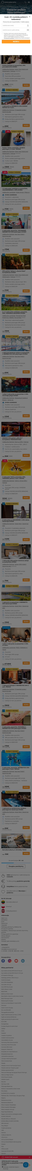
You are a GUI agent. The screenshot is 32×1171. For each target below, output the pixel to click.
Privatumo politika (9, 38)
